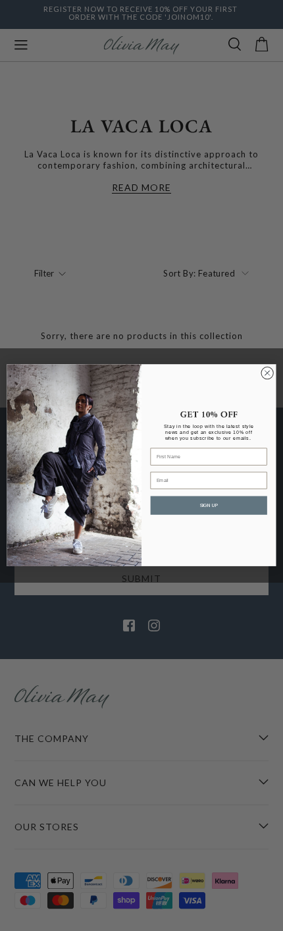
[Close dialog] (267, 373)
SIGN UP (209, 505)
